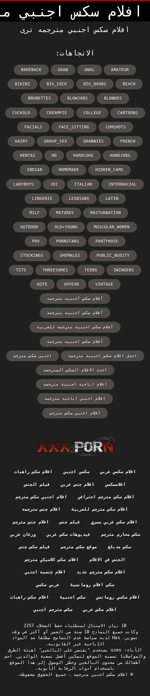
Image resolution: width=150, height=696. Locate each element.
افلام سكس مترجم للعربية (99, 509)
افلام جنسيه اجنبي (45, 572)
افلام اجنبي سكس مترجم (75, 413)
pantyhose (106, 241)
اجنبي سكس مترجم (32, 355)
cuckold (21, 113)
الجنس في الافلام (108, 559)
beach (129, 84)
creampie (57, 113)
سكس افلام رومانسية (92, 584)
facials (33, 127)
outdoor (29, 227)
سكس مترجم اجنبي (52, 609)
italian (83, 184)
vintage (104, 284)
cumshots (116, 127)
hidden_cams (109, 169)
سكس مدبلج (119, 546)
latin (112, 198)
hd (54, 155)
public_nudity (113, 255)
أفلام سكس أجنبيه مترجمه (75, 298)
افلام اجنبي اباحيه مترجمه (75, 398)
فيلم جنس (70, 522)
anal (89, 69)
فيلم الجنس (37, 484)
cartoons (128, 113)
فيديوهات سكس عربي (68, 534)
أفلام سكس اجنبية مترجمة (75, 312)
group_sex (55, 141)
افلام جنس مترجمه (41, 509)
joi (54, 184)
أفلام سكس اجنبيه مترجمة (75, 341)
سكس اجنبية (72, 597)
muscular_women (112, 227)
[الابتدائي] (75, 446)
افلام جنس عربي (77, 484)
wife (42, 284)
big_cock (57, 84)
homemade (69, 169)
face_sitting (74, 127)
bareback (31, 69)
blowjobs (77, 98)
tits (21, 270)
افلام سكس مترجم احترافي (106, 496)
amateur (120, 69)
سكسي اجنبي (76, 471)
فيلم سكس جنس (34, 546)
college (92, 113)
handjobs (120, 155)
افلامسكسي (115, 484)
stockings (31, 255)
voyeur (71, 284)
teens (90, 270)
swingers (124, 270)
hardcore (83, 155)
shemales (70, 255)
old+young (66, 227)
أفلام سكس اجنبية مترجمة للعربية (75, 327)
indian (34, 169)
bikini (22, 84)
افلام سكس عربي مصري (114, 522)
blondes (113, 98)
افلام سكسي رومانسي (118, 597)
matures (65, 212)
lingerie (42, 198)
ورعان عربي (23, 534)
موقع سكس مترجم (79, 546)
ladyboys (23, 184)
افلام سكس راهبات (33, 471)
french (127, 141)
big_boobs (94, 84)
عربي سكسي (47, 584)
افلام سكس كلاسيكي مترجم (52, 559)
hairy (21, 141)
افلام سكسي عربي (118, 471)
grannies (93, 141)
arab (63, 69)
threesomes (55, 270)
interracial (122, 184)
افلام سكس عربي (100, 609)
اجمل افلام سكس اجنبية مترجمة (102, 355)
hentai (27, 155)
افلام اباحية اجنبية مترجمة (75, 384)
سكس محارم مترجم (120, 534)
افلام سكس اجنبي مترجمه (99, 674)
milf (34, 212)
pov (36, 241)
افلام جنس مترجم (31, 522)
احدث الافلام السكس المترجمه (75, 370)
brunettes (39, 98)
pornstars (67, 241)
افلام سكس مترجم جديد (100, 572)
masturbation (105, 212)
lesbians (79, 198)
